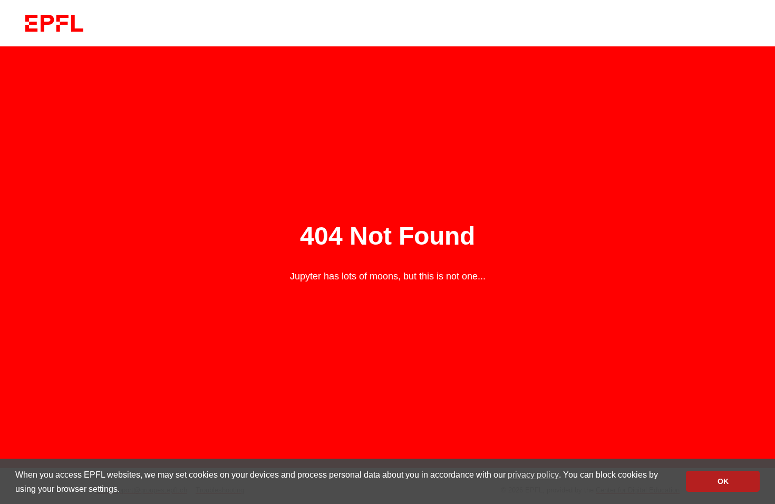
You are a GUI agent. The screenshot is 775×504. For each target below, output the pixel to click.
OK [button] (723, 481)
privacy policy (533, 474)
